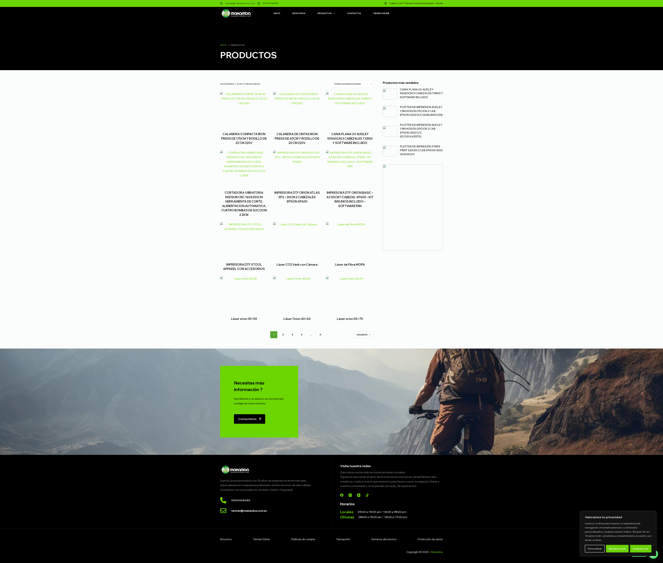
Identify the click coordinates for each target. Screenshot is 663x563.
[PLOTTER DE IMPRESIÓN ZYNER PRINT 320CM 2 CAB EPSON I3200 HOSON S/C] (390, 151)
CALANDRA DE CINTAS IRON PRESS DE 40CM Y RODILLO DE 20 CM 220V (297, 138)
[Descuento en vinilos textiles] (413, 207)
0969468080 (270, 3)
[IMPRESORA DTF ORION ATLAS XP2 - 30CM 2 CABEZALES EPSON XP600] (297, 168)
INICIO (277, 13)
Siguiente (362, 334)
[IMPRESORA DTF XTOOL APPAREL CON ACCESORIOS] (244, 240)
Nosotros (298, 13)
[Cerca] (652, 514)
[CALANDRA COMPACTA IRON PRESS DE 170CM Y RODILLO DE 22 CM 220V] (244, 110)
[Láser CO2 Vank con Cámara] (297, 240)
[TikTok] (367, 495)
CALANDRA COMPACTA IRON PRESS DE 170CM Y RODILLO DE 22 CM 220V (244, 138)
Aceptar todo (641, 548)
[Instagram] (350, 495)
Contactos (354, 13)
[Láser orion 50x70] (350, 294)
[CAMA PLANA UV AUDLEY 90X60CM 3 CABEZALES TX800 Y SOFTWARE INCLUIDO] (350, 110)
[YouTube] (358, 495)
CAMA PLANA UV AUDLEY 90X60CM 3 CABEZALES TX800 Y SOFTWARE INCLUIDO (350, 138)
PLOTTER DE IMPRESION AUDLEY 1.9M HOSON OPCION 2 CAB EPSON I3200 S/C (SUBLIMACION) (421, 110)
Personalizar (595, 548)
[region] (618, 534)
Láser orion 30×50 (244, 319)
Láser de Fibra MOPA (350, 264)
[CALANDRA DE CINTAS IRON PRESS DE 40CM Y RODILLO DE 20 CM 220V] (297, 110)
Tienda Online (381, 13)
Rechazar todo (617, 548)
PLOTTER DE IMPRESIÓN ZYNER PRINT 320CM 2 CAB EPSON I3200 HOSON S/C (421, 150)
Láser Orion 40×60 (297, 319)
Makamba (437, 552)
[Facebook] (341, 495)
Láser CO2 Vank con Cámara (297, 264)
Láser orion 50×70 (350, 319)
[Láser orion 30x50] (244, 294)
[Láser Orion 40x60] (297, 294)
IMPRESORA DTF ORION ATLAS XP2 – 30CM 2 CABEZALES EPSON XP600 (297, 197)
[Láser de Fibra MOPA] (350, 240)
